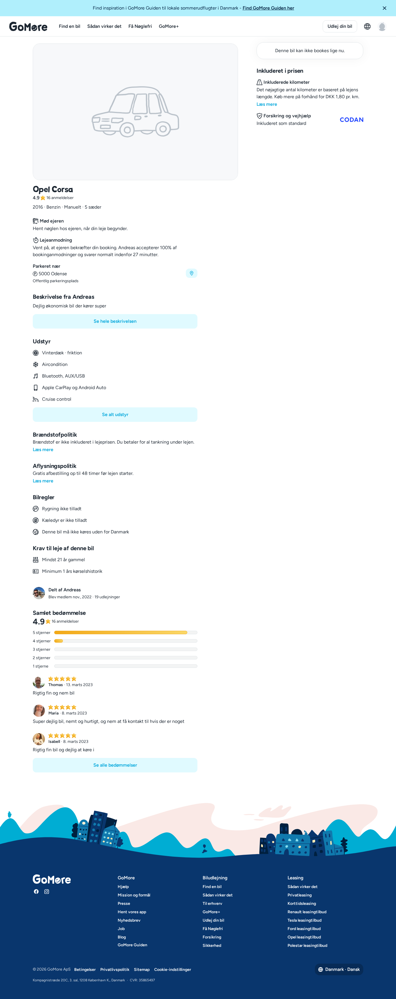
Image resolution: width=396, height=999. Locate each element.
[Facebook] (36, 891)
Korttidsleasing (302, 903)
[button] (386, 8)
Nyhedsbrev (129, 920)
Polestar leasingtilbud (307, 945)
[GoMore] (28, 26)
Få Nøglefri (140, 26)
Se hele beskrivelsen (115, 321)
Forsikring (212, 937)
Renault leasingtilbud (307, 911)
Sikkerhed (212, 945)
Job (121, 928)
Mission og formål (134, 895)
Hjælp (123, 886)
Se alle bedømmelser (115, 765)
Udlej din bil (340, 26)
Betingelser (85, 969)
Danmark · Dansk (342, 969)
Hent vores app (132, 911)
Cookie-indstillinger (172, 969)
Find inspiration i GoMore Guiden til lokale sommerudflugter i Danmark (193, 8)
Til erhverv (212, 903)
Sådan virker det (104, 26)
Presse (124, 903)
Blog (122, 937)
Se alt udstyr (115, 414)
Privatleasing (300, 895)
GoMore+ (169, 26)
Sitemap (142, 969)
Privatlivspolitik (114, 969)
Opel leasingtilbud (304, 937)
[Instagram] (46, 891)
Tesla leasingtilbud (304, 920)
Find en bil (69, 26)
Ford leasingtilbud (304, 928)
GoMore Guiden (132, 945)
